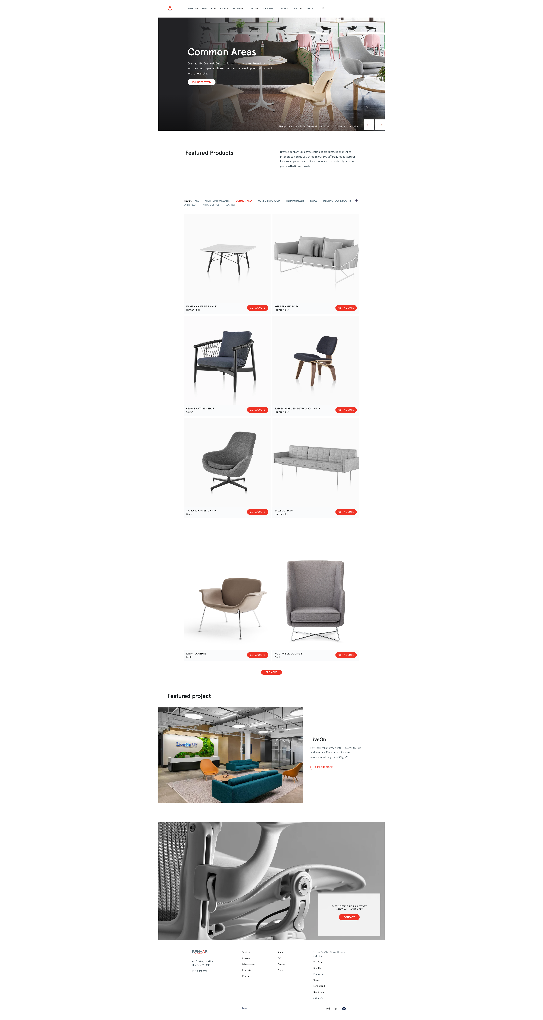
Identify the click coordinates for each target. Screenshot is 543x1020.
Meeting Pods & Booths (337, 200)
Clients (251, 8)
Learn (283, 8)
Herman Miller (295, 200)
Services (246, 952)
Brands (237, 8)
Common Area (244, 200)
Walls (223, 8)
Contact (311, 8)
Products (246, 970)
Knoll (313, 200)
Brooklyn (317, 968)
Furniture (208, 8)
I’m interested (201, 82)
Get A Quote (257, 307)
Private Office (210, 204)
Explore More (324, 767)
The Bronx (318, 962)
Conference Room (269, 200)
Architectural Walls (217, 200)
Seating (230, 204)
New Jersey (318, 991)
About (296, 8)
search (323, 9)
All (197, 200)
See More (271, 672)
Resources (247, 976)
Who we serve (248, 964)
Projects (246, 958)
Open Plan (190, 204)
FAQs (280, 958)
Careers (281, 964)
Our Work (268, 8)
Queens (317, 979)
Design (192, 8)
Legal (244, 1008)
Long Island (319, 985)
